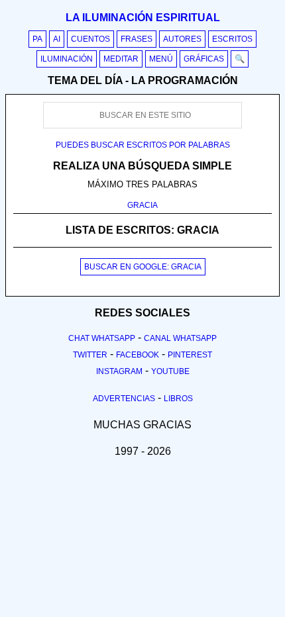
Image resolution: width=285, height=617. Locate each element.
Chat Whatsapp (101, 338)
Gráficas (204, 59)
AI (56, 39)
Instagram (119, 371)
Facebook (137, 354)
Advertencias (124, 398)
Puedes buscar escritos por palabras (143, 145)
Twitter (90, 354)
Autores (182, 39)
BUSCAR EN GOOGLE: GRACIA (142, 266)
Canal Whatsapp (180, 338)
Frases (136, 39)
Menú (161, 59)
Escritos (232, 39)
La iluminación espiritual (143, 17)
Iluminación (66, 59)
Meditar (121, 59)
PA (37, 39)
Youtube (170, 371)
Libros (178, 398)
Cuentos (90, 39)
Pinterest (190, 354)
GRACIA (142, 205)
